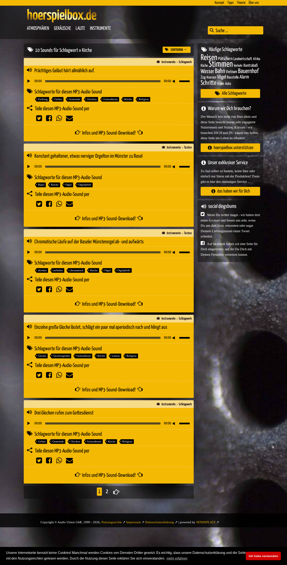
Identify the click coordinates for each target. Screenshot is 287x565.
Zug (203, 77)
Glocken (92, 99)
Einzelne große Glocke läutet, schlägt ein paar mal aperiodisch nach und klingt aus (100, 327)
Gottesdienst (110, 99)
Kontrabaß (251, 66)
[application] (108, 81)
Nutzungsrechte (111, 522)
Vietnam (231, 72)
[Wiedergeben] (28, 81)
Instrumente (100, 28)
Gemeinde (74, 99)
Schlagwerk (185, 62)
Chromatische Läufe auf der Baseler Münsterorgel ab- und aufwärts (89, 241)
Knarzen (211, 77)
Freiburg (43, 99)
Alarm (244, 77)
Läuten (116, 355)
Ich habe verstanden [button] (263, 556)
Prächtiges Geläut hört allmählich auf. (64, 70)
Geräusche (62, 28)
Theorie (241, 3)
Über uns (254, 3)
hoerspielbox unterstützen (233, 147)
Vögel (221, 77)
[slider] (185, 81)
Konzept (219, 3)
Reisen (209, 58)
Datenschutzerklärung (159, 522)
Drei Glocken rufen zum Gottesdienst (63, 413)
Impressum (133, 522)
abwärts (42, 270)
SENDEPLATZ (206, 522)
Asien (220, 83)
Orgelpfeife (84, 184)
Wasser (207, 71)
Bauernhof (248, 71)
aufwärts (58, 270)
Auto (228, 83)
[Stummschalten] (174, 81)
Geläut (58, 99)
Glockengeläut (61, 355)
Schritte (208, 83)
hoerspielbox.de (61, 15)
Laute (80, 28)
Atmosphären (38, 28)
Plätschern (225, 59)
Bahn (220, 71)
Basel (41, 184)
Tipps (230, 3)
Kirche (128, 99)
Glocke (42, 355)
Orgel (68, 184)
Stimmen (221, 64)
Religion (144, 99)
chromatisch (76, 270)
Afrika (256, 59)
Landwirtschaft (242, 59)
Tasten (188, 147)
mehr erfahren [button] (177, 558)
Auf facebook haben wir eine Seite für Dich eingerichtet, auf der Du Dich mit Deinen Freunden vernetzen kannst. (229, 249)
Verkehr (238, 66)
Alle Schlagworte (234, 93)
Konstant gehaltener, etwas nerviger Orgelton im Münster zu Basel (88, 156)
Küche (204, 66)
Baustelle (233, 77)
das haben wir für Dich (233, 191)
